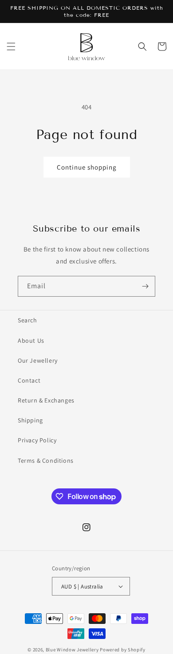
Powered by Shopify (122, 649)
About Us (31, 340)
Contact (29, 380)
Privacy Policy (37, 440)
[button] (11, 46)
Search (27, 320)
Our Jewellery (38, 360)
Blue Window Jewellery (72, 649)
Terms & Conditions (46, 460)
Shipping (30, 420)
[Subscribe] (145, 286)
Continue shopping (87, 167)
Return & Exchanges (46, 400)
